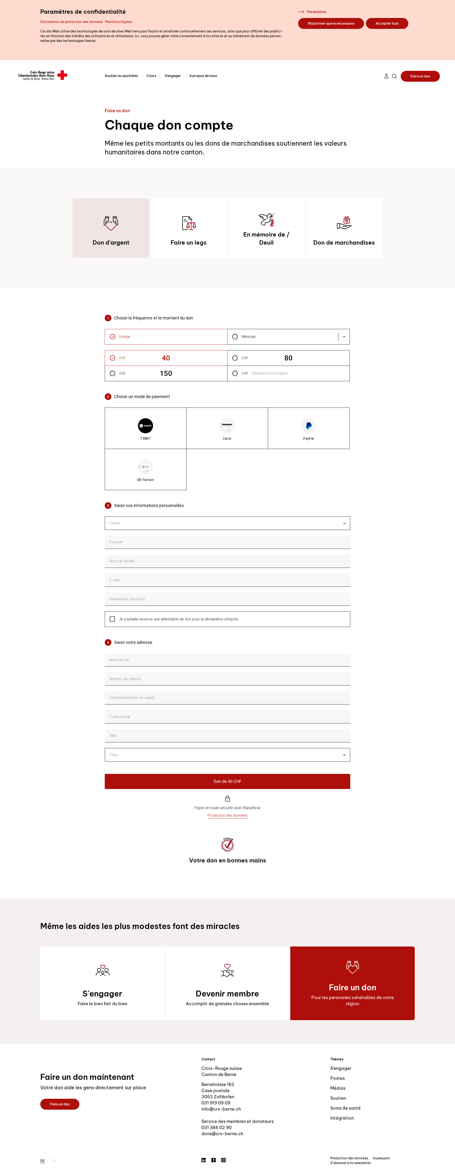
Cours (151, 76)
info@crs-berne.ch (221, 1109)
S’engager (173, 76)
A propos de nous (203, 76)
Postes (337, 1078)
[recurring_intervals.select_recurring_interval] (344, 336)
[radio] (146, 428)
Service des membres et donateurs (237, 1121)
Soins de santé (345, 1108)
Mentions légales (118, 22)
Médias (338, 1088)
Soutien (338, 1098)
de (42, 1161)
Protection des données (349, 1158)
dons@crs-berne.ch (222, 1133)
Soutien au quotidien (121, 76)
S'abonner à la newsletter (350, 1163)
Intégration (342, 1118)
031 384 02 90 (216, 1127)
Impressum (381, 1158)
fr (54, 1161)
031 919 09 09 (215, 1103)
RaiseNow (251, 808)
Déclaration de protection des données (71, 22)
